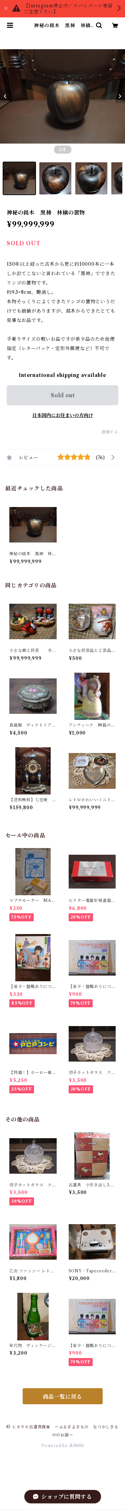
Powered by (55, 1445)
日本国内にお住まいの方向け (62, 415)
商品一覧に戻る (62, 1396)
